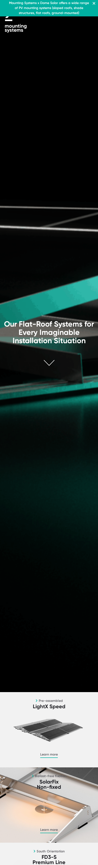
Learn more (49, 754)
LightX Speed (49, 706)
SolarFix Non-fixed (49, 784)
